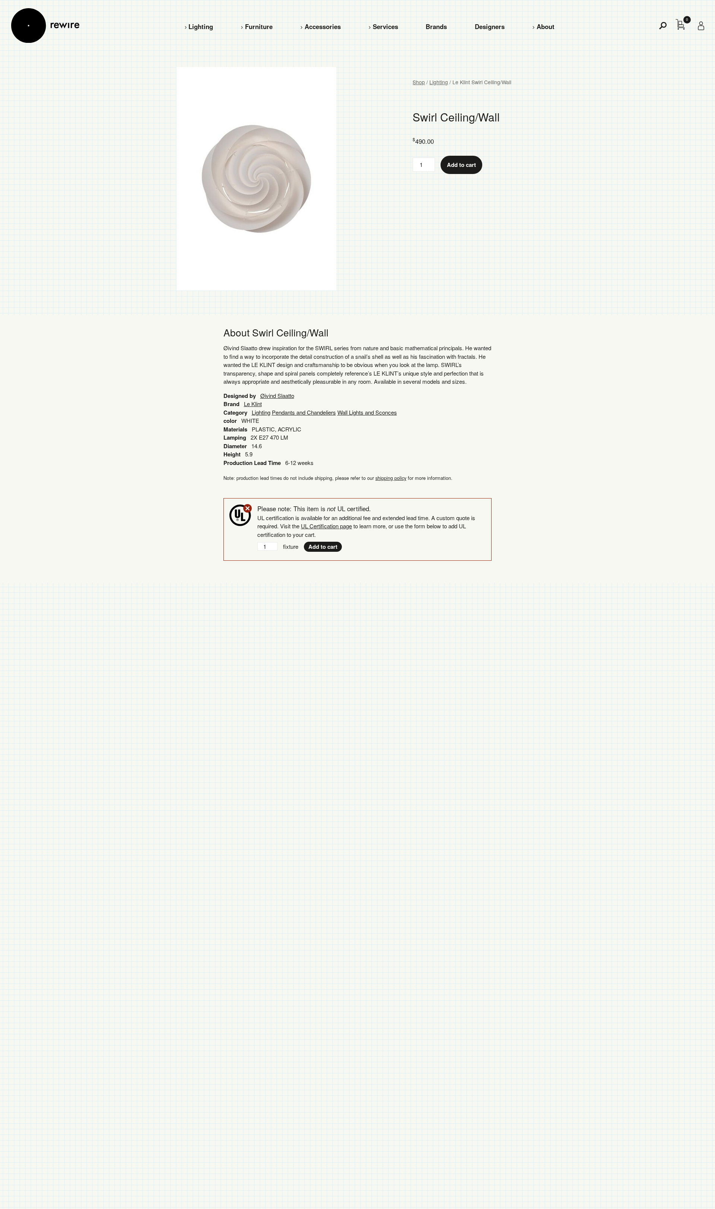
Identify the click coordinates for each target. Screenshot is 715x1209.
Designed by (239, 396)
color (230, 421)
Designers (490, 26)
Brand (231, 404)
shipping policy (390, 477)
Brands (436, 26)
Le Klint (253, 404)
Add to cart (461, 165)
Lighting (200, 26)
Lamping (234, 437)
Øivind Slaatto (277, 395)
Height (232, 454)
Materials (235, 429)
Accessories (323, 26)
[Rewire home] (45, 25)
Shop (419, 82)
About (545, 26)
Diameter (235, 446)
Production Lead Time (252, 463)
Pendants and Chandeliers (304, 412)
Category (235, 412)
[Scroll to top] (689, 1191)
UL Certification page (326, 526)
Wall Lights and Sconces (367, 412)
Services (385, 26)
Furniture (259, 26)
